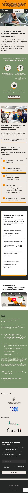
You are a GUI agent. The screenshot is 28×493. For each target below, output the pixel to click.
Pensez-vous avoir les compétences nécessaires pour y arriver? (13, 252)
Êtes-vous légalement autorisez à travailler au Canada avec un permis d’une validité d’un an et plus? (13, 232)
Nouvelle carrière (20, 246)
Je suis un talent (21, 466)
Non (11, 235)
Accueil (3, 28)
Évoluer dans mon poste (9, 246)
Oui (6, 235)
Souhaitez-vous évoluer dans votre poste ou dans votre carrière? (13, 242)
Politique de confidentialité (14, 485)
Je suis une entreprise (7, 467)
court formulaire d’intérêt (14, 6)
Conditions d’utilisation (14, 488)
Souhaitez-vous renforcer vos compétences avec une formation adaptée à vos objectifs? (12, 263)
